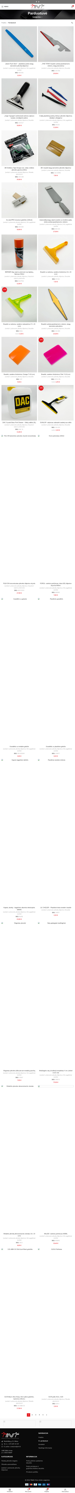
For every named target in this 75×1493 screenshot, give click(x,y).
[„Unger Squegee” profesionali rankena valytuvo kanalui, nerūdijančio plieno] (19, 96)
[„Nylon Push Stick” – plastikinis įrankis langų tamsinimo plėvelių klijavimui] (19, 44)
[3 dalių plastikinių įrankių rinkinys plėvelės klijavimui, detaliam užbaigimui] (56, 96)
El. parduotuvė (43, 1441)
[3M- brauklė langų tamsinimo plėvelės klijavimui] (56, 148)
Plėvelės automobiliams (9, 1464)
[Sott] (56, 1423)
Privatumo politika (32, 1472)
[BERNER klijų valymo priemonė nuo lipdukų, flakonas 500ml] (19, 252)
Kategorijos (37, 17)
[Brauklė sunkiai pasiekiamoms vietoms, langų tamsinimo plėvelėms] (56, 304)
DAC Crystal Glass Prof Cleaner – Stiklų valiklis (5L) (19, 422)
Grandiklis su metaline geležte (19, 746)
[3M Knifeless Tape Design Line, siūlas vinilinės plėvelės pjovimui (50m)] (19, 148)
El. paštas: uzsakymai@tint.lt (12, 1446)
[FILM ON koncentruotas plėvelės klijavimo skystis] (19, 508)
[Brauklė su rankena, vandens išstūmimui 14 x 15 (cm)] (56, 252)
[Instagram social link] (39, 1)
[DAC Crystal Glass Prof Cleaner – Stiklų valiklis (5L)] (19, 403)
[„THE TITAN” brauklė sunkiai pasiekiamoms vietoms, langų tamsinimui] (56, 44)
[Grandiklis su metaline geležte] (19, 671)
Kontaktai (41, 1444)
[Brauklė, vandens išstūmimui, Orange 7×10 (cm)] (19, 354)
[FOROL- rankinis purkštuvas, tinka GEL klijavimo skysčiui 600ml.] (56, 508)
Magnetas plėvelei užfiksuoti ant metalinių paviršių (19, 1070)
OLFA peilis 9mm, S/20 (55, 1397)
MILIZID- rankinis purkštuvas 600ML (55, 1234)
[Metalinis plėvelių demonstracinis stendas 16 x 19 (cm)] (19, 1158)
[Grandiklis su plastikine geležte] (56, 671)
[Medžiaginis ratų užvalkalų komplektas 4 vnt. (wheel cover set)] (56, 995)
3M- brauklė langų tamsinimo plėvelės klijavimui (56, 168)
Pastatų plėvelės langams (9, 1461)
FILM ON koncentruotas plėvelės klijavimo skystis (19, 583)
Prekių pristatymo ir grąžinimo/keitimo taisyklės (35, 1467)
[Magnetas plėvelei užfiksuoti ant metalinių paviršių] (19, 995)
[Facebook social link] (36, 1)
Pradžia (3, 23)
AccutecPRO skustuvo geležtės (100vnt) (19, 220)
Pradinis (41, 1437)
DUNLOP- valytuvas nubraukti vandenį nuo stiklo (55, 422)
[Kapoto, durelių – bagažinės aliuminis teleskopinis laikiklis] (19, 832)
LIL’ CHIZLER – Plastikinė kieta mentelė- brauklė (55, 907)
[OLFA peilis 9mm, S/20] (56, 1321)
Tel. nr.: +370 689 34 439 (11, 1444)
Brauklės (67, 68)
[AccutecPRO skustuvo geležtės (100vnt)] (19, 200)
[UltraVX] (19, 1423)
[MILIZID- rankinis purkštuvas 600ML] (56, 1158)
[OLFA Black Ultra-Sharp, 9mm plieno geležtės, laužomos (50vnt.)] (19, 1321)
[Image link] (10, 1435)
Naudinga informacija (45, 1448)
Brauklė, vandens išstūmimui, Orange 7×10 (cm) (19, 374)
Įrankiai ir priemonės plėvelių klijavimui (14, 68)
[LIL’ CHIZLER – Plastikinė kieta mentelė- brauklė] (56, 832)
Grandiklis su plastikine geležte (56, 746)
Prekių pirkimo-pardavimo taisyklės (34, 1462)
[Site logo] (37, 6)
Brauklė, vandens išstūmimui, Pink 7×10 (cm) (55, 374)
